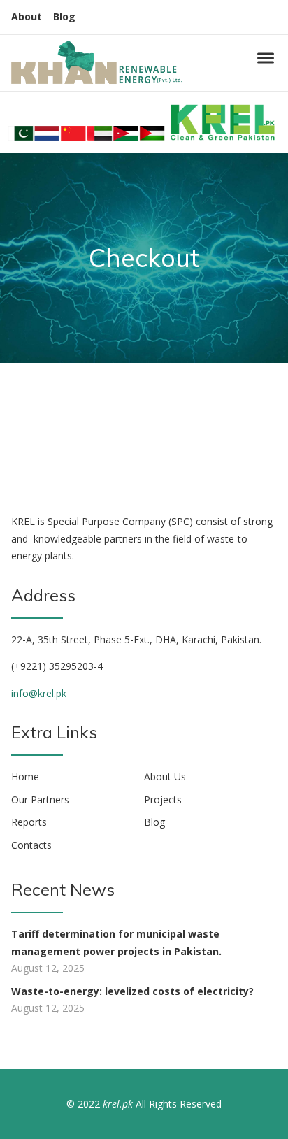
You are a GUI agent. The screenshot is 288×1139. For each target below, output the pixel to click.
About (26, 16)
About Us (165, 776)
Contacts (31, 845)
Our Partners (40, 799)
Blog (64, 16)
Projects (163, 799)
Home (25, 776)
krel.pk (118, 1103)
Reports (29, 822)
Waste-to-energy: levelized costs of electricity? (132, 991)
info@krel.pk (38, 693)
